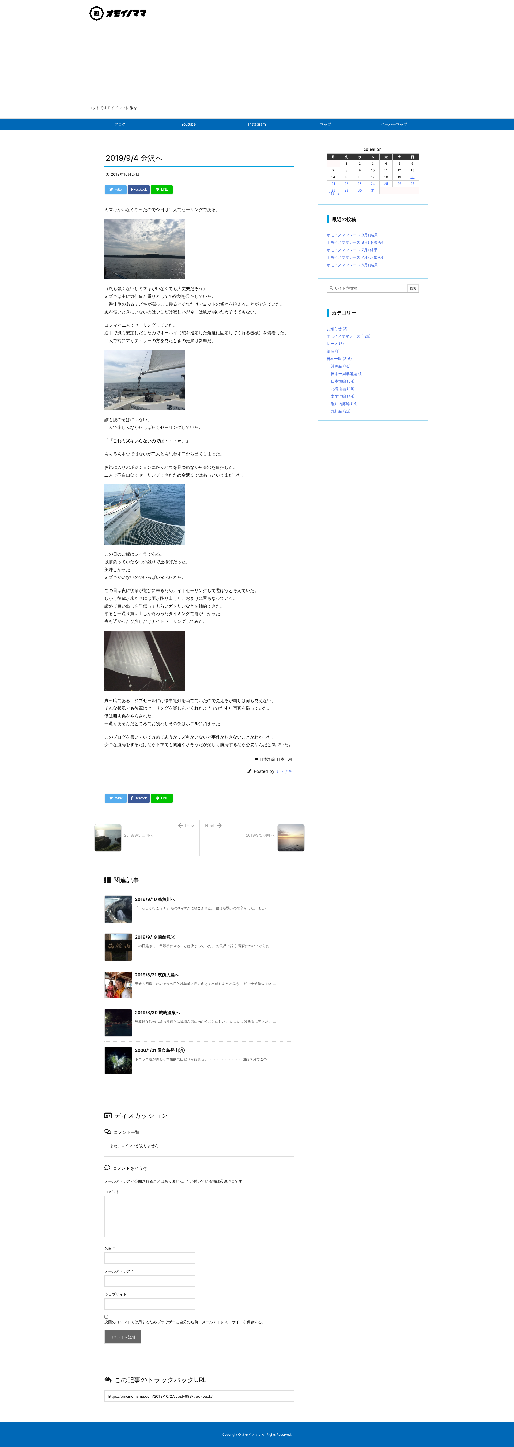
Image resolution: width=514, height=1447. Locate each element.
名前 (109, 1248)
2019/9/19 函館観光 (155, 937)
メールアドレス (119, 1271)
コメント (111, 1191)
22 (346, 184)
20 (412, 177)
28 (333, 190)
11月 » (334, 193)
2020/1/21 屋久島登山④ (160, 1050)
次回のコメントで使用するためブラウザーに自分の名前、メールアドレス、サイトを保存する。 (185, 1321)
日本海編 (267, 759)
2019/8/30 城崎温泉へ (157, 1012)
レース (335, 343)
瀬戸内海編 (344, 403)
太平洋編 (342, 396)
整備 (333, 351)
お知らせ (337, 328)
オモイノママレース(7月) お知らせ (356, 257)
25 (386, 184)
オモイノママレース (349, 336)
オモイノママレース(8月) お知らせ (356, 242)
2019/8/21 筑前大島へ (157, 974)
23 (360, 184)
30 (360, 190)
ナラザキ (284, 771)
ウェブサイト (115, 1294)
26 (399, 184)
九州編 (340, 411)
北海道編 (342, 388)
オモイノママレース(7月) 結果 (352, 250)
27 (412, 184)
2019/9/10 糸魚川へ (155, 899)
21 (333, 184)
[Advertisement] (257, 64)
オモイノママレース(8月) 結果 (352, 235)
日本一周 (284, 759)
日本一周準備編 (347, 373)
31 (373, 190)
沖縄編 (341, 366)
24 (373, 184)
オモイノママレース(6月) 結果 (352, 265)
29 (346, 190)
